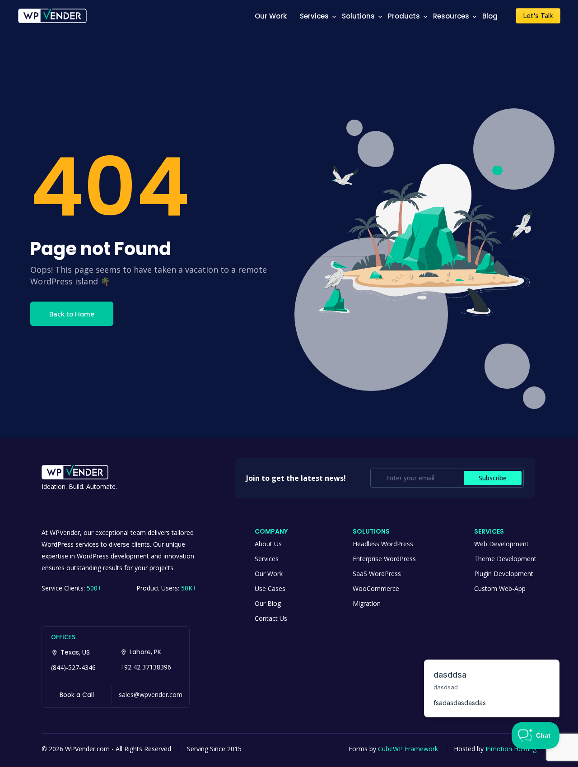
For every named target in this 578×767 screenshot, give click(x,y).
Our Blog (268, 603)
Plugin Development (503, 573)
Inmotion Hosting (510, 748)
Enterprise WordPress (384, 558)
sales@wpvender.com (150, 694)
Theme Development (505, 558)
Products (404, 16)
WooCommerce (376, 588)
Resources (451, 16)
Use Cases (270, 588)
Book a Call (77, 694)
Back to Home (71, 313)
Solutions (358, 16)
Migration (367, 603)
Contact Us (271, 618)
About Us (268, 543)
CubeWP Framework (408, 748)
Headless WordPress (383, 543)
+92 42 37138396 (145, 667)
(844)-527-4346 (73, 667)
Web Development (501, 543)
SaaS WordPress (377, 573)
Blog (490, 16)
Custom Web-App (500, 588)
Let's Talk (538, 16)
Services (314, 16)
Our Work (271, 16)
